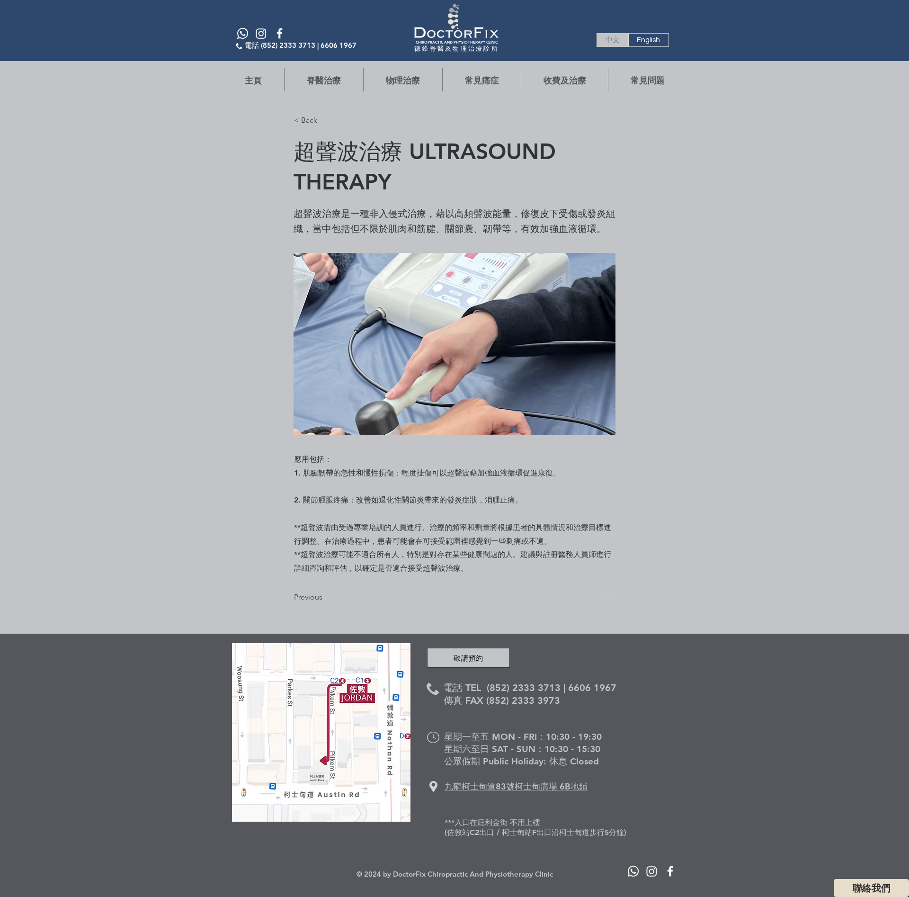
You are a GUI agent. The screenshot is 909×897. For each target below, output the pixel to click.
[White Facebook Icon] (279, 33)
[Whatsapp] (243, 33)
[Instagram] (261, 33)
